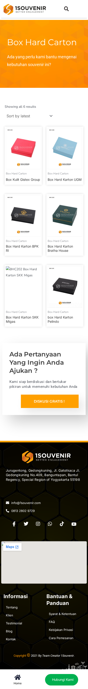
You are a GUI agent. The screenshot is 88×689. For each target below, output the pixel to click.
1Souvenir (67, 655)
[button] (66, 9)
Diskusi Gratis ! (49, 401)
